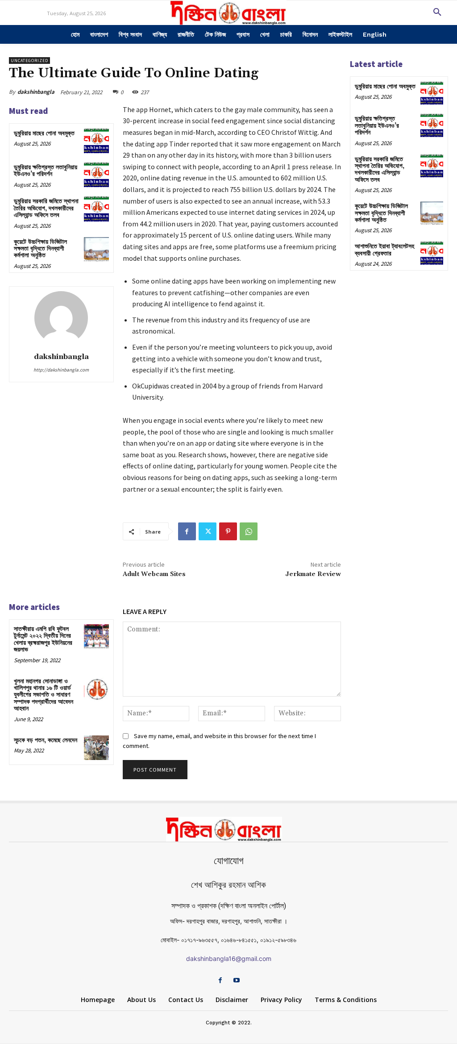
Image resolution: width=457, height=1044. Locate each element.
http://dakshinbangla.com (61, 370)
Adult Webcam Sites (154, 574)
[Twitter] (207, 531)
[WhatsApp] (249, 531)
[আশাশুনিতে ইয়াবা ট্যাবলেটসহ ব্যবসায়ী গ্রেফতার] (431, 253)
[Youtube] (237, 981)
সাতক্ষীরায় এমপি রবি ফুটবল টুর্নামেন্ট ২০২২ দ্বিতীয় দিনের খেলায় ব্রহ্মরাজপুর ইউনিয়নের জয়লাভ (43, 639)
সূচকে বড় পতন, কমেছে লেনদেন (45, 740)
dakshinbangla (35, 92)
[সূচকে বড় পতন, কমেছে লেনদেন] (96, 747)
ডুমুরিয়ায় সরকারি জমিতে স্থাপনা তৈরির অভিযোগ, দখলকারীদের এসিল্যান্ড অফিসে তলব (46, 208)
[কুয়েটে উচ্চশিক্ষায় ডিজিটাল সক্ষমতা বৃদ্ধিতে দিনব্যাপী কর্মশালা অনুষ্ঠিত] (96, 249)
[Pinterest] (228, 531)
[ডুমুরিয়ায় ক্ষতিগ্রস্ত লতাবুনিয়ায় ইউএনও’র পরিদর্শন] (96, 175)
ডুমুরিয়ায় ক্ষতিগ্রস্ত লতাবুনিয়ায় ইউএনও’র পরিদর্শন (45, 170)
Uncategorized (29, 60)
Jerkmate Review (313, 574)
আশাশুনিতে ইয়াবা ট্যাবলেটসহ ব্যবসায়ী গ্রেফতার (384, 249)
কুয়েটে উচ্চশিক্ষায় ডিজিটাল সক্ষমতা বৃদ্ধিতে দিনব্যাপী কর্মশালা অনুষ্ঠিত (40, 249)
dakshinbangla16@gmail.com (228, 958)
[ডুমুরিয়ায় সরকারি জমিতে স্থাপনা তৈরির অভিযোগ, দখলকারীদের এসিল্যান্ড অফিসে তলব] (96, 208)
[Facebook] (187, 531)
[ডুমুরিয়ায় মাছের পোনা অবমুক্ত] (96, 141)
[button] (437, 12)
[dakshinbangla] (61, 318)
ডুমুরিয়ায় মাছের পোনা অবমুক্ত (44, 133)
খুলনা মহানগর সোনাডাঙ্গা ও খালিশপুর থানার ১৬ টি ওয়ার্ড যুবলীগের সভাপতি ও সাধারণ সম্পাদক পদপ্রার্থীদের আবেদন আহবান (43, 695)
